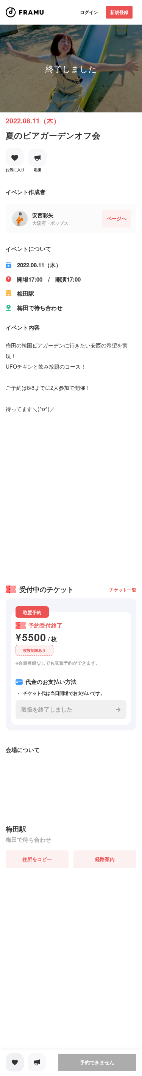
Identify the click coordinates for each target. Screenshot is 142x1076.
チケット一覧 (122, 589)
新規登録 (119, 12)
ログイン (89, 12)
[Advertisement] (71, 496)
